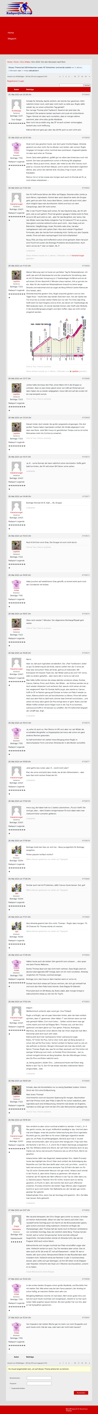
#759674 (86, 614)
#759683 (86, 1001)
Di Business (82, 1409)
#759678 (86, 801)
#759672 (86, 536)
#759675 (86, 653)
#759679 (86, 840)
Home (11, 32)
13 (86, 76)
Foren (16, 62)
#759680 (86, 879)
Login (21, 81)
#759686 (86, 1120)
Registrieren (12, 81)
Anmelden (81, 1393)
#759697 (86, 1317)
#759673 (86, 575)
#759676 (86, 723)
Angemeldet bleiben (18, 1388)
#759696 (86, 1279)
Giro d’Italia (25, 62)
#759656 (86, 137)
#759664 (86, 188)
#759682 (86, 955)
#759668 (86, 378)
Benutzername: (15, 1378)
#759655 (86, 94)
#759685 (86, 1081)
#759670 (86, 457)
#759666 (86, 266)
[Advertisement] (57, 36)
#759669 (86, 417)
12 (82, 76)
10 (75, 76)
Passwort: (13, 1383)
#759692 (86, 1210)
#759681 (86, 917)
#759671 (86, 496)
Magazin (12, 38)
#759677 (86, 761)
